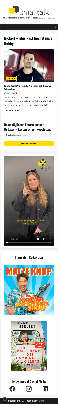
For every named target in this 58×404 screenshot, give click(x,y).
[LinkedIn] (45, 388)
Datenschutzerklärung (33, 400)
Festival (11, 78)
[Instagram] (29, 388)
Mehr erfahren (14, 111)
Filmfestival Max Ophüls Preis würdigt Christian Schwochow (29, 65)
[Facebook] (12, 388)
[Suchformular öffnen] (56, 27)
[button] (4, 27)
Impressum (14, 400)
